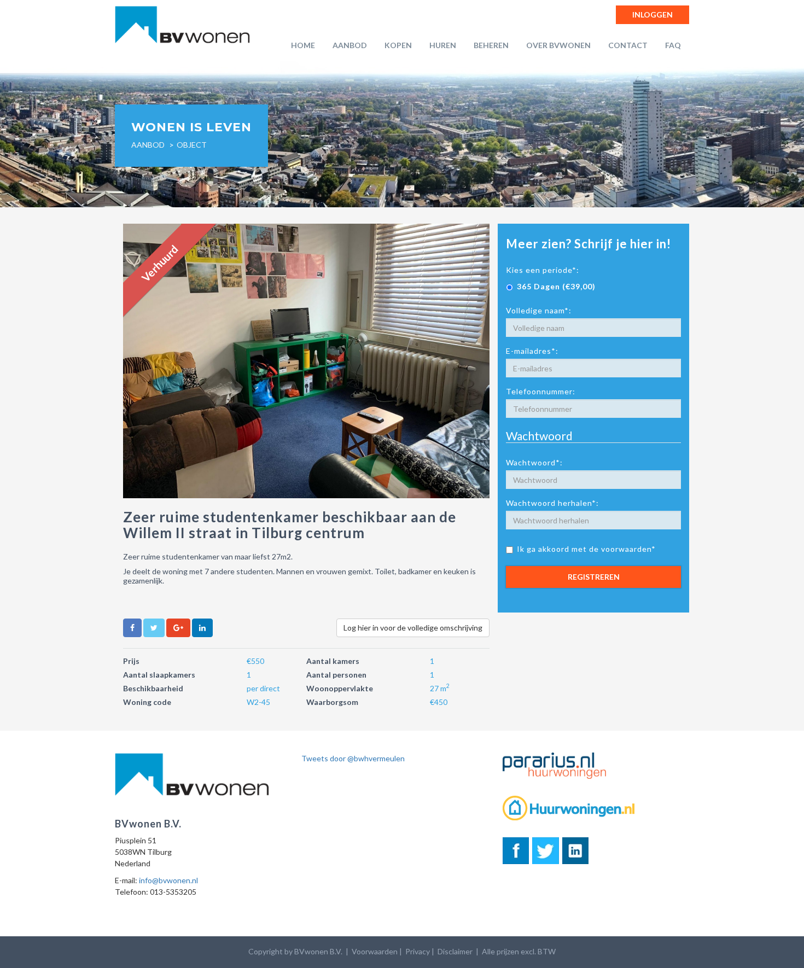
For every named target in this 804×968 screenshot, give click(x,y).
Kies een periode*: (542, 270)
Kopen (398, 45)
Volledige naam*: (539, 310)
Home (303, 45)
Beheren (491, 45)
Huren (442, 45)
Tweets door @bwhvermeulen (353, 758)
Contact (628, 45)
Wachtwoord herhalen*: (552, 503)
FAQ (673, 45)
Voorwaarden (375, 951)
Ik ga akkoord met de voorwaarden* (586, 548)
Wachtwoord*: (534, 462)
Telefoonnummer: (540, 391)
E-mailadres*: (532, 350)
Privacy (417, 951)
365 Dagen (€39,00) (556, 286)
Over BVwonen (558, 45)
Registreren (594, 576)
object (192, 144)
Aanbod (350, 45)
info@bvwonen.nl (168, 880)
